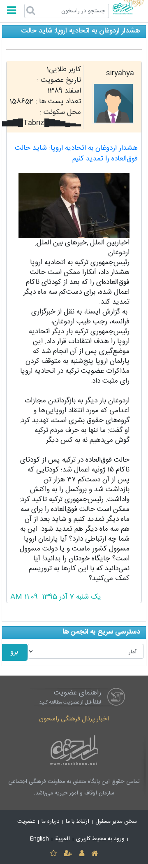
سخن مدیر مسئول (116, 821)
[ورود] (82, 854)
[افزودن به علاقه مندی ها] (53, 854)
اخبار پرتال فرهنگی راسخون (74, 719)
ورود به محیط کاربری (100, 838)
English (39, 838)
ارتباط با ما (77, 821)
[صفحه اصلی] (94, 854)
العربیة (62, 838)
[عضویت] (68, 854)
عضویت (26, 821)
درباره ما (51, 821)
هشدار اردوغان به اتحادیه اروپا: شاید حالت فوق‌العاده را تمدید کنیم (76, 153)
